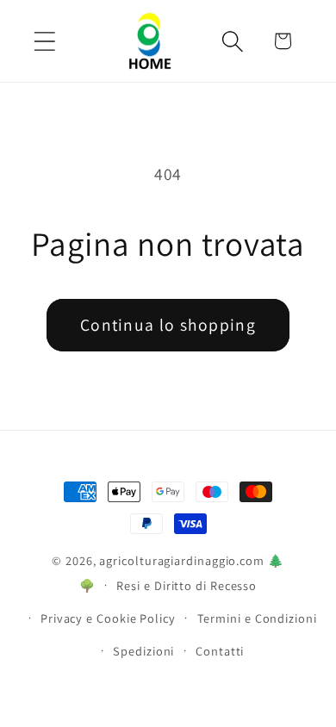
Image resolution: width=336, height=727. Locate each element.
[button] (44, 40)
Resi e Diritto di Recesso (186, 585)
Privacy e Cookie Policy (108, 618)
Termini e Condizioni (257, 618)
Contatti (220, 651)
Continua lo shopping (168, 325)
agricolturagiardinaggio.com (181, 560)
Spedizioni (143, 651)
